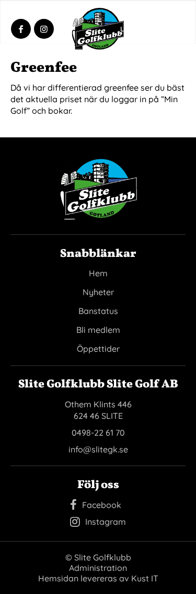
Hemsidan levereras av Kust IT (98, 578)
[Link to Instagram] (44, 29)
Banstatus (98, 311)
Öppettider (98, 348)
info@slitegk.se (98, 449)
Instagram (105, 521)
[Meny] (167, 29)
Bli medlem (98, 330)
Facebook (101, 505)
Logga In (134, 29)
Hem (98, 273)
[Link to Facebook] (21, 29)
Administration (98, 568)
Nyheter (98, 292)
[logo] (98, 29)
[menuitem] (167, 29)
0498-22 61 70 (98, 432)
